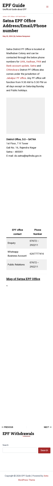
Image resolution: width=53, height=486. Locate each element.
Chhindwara (12, 69)
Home (4, 16)
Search (5, 445)
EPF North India (20, 16)
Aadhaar (30, 61)
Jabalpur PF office (16, 78)
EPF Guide (14, 5)
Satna (33, 65)
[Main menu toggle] (47, 7)
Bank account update (17, 65)
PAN (38, 61)
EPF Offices (11, 16)
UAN (22, 61)
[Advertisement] (25, 114)
